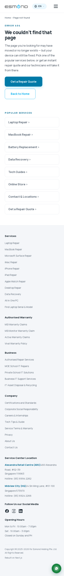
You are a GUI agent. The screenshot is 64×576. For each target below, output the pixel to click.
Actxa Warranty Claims (17, 337)
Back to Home (20, 94)
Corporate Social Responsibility (21, 409)
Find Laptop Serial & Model (19, 307)
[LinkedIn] (20, 511)
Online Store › (18, 184)
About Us (10, 441)
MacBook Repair (13, 249)
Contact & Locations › (23, 197)
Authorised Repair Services (19, 359)
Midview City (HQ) (15, 486)
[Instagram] (14, 511)
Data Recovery (13, 294)
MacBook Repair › (20, 134)
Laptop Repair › (19, 122)
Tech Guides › (17, 172)
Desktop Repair (13, 287)
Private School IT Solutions (19, 372)
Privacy (9, 434)
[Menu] (55, 6)
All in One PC (11, 300)
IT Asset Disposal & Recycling (21, 385)
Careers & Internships (16, 415)
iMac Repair (11, 262)
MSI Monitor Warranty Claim (20, 330)
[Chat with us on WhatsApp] (56, 568)
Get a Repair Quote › (22, 209)
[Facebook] (7, 511)
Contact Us (11, 447)
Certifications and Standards (20, 402)
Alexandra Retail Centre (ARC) (23, 464)
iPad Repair (11, 275)
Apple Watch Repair (15, 281)
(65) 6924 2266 (22, 495)
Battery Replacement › (23, 147)
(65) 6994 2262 (22, 478)
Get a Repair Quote (24, 81)
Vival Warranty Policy (16, 343)
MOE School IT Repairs (17, 366)
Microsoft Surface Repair (18, 255)
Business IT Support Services (20, 378)
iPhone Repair (12, 268)
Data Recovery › (19, 159)
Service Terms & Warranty (19, 428)
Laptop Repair (12, 243)
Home (8, 17)
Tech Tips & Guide (14, 421)
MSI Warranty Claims (16, 324)
